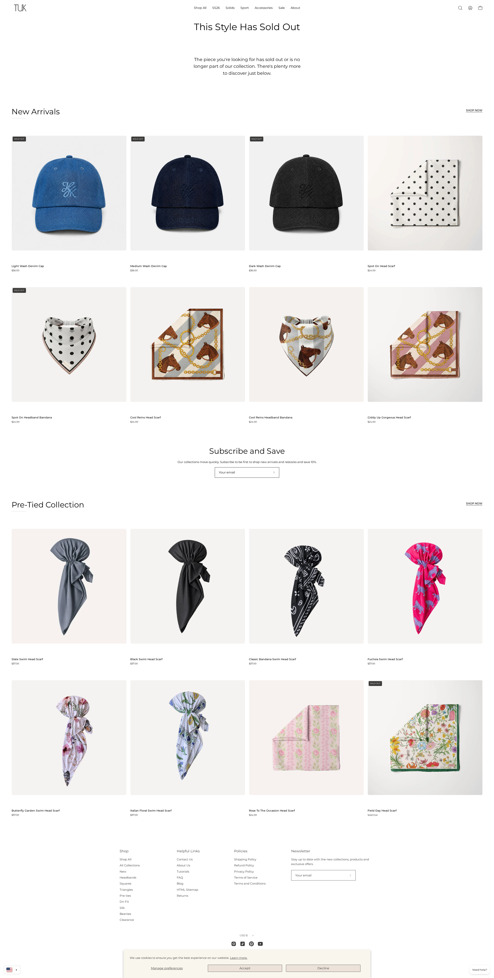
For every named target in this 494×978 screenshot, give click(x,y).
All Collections (130, 865)
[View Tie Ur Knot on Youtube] (260, 944)
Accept (244, 968)
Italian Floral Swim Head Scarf (151, 810)
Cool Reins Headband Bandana (270, 417)
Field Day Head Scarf (382, 810)
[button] (200, 8)
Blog (180, 883)
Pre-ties (125, 895)
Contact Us (185, 859)
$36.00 (15, 270)
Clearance (127, 920)
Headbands (128, 877)
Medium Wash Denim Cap (148, 266)
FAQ (180, 877)
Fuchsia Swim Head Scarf (385, 659)
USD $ (244, 935)
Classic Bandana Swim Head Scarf (272, 659)
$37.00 (15, 663)
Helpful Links (188, 851)
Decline (323, 968)
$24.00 (372, 270)
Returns (182, 895)
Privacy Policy (244, 871)
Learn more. (238, 958)
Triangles (126, 889)
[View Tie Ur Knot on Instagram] (234, 944)
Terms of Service (245, 877)
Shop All (125, 859)
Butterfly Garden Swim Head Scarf (36, 810)
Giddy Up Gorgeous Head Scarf (389, 417)
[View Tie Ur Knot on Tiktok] (242, 944)
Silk (122, 908)
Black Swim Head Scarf (146, 659)
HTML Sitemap (187, 889)
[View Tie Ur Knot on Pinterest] (251, 944)
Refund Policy (244, 865)
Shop (124, 851)
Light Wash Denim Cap (28, 266)
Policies (240, 851)
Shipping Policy (245, 859)
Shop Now (474, 110)
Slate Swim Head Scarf (27, 659)
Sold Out (373, 815)
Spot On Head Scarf (381, 266)
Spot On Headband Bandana (32, 417)
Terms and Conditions (250, 883)
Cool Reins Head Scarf (145, 417)
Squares (125, 883)
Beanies (125, 914)
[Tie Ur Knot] (20, 8)
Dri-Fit (124, 901)
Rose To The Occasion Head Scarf (272, 810)
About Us (183, 865)
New (123, 871)
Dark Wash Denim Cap (265, 266)
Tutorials (183, 871)
